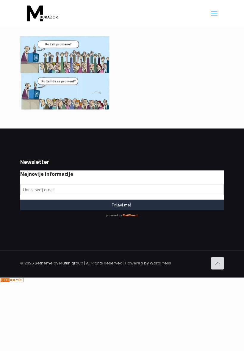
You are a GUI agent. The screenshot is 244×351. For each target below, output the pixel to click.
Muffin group (71, 263)
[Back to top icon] (217, 263)
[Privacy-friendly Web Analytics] (12, 281)
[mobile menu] (214, 13)
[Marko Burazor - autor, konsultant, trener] (42, 13)
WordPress (160, 263)
